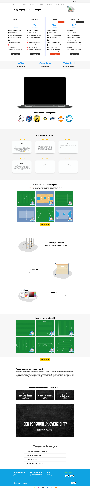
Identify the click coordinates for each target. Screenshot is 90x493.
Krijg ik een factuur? (32, 459)
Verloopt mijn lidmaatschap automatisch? (37, 451)
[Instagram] (71, 476)
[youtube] (73, 1)
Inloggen (57, 4)
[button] (70, 9)
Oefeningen (40, 4)
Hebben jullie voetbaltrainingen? (35, 455)
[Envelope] (75, 483)
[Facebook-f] (66, 476)
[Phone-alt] (72, 483)
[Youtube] (68, 476)
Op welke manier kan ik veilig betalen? (36, 463)
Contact (63, 4)
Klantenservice (20, 483)
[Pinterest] (73, 476)
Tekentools (31, 4)
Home (24, 4)
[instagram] (75, 1)
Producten (49, 4)
